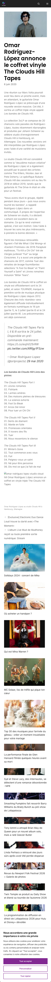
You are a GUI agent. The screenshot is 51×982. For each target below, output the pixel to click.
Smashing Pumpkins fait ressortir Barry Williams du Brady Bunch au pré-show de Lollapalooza (25, 807)
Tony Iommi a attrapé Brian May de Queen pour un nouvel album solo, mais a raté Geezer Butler (23, 831)
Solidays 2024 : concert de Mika (21, 575)
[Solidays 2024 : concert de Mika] (24, 569)
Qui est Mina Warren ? (16, 651)
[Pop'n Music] (3, 3)
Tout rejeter (25, 976)
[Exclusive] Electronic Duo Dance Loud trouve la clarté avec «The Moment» (23, 521)
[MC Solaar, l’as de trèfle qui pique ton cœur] (24, 683)
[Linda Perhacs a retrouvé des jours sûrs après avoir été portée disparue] (24, 846)
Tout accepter (25, 961)
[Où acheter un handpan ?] (24, 607)
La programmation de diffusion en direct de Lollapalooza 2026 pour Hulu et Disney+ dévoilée (25, 919)
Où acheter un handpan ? (18, 613)
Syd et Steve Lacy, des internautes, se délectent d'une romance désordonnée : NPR (25, 782)
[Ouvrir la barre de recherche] (38, 3)
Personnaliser (25, 968)
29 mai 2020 (35, 361)
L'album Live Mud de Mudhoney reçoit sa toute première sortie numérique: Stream (23, 534)
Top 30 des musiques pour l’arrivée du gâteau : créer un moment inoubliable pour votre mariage (25, 735)
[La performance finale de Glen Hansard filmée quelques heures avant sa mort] (24, 748)
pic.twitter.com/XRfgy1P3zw (25, 348)
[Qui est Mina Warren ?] (24, 645)
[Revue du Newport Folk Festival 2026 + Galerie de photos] (24, 867)
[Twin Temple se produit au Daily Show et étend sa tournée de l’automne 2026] (24, 888)
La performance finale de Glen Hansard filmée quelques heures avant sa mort (25, 758)
